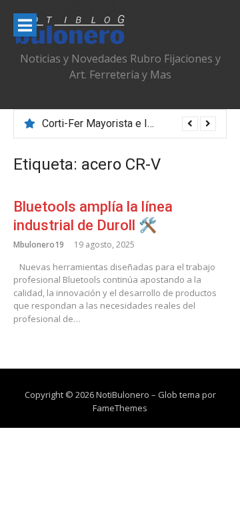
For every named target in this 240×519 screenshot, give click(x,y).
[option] (129, 123)
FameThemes (120, 408)
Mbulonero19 (38, 244)
